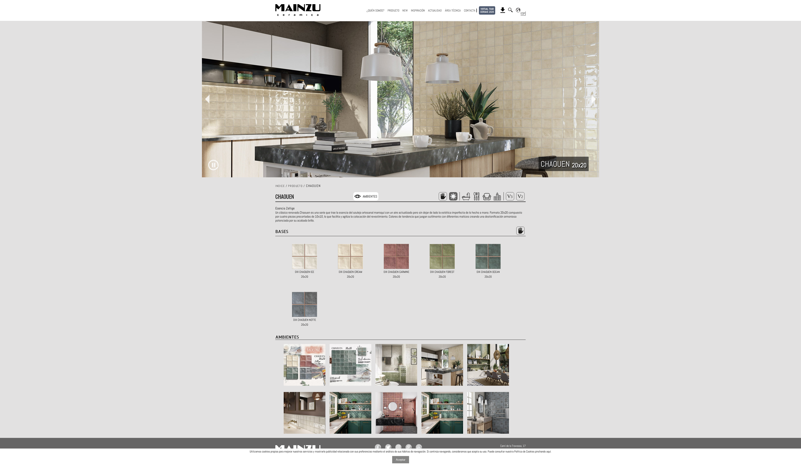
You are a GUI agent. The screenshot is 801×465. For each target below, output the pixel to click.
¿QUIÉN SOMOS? (375, 10)
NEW (405, 10)
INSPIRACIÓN (418, 10)
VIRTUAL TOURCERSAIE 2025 (487, 10)
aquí (548, 451)
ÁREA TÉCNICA (453, 10)
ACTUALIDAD (435, 10)
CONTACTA (469, 10)
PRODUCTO (393, 10)
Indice (280, 186)
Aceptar (400, 459)
